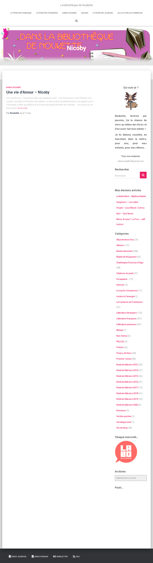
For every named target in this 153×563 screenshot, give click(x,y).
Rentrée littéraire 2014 (127, 370)
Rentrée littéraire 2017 (127, 387)
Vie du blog (121, 428)
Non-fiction (121, 336)
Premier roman (123, 359)
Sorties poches (123, 416)
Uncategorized (123, 422)
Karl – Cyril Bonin (124, 213)
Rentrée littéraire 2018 (127, 393)
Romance (121, 410)
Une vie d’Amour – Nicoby (28, 92)
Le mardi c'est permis (127, 290)
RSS (78, 557)
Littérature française (21, 13)
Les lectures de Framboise (130, 13)
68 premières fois (125, 239)
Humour (120, 285)
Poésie (119, 347)
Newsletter (62, 557)
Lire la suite (22, 108)
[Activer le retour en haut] (147, 557)
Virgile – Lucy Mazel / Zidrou (130, 208)
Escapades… (122, 279)
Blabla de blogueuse (126, 257)
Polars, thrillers (124, 353)
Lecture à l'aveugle (125, 296)
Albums (84, 13)
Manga (119, 330)
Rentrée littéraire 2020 (127, 405)
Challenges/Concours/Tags (129, 262)
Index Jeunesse (19, 557)
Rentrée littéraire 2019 (127, 399)
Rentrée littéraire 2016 (127, 382)
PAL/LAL (120, 341)
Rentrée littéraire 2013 (127, 364)
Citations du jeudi (124, 273)
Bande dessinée (69, 13)
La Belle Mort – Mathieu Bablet (131, 196)
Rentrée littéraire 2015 (127, 376)
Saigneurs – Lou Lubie (127, 202)
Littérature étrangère (47, 13)
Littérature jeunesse (103, 13)
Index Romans (41, 557)
